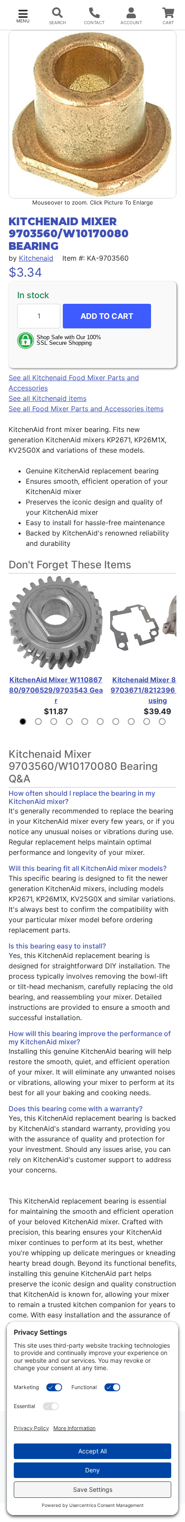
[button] (22, 15)
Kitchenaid (36, 258)
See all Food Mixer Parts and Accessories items (86, 408)
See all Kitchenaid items (47, 398)
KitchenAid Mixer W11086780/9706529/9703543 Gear (56, 690)
